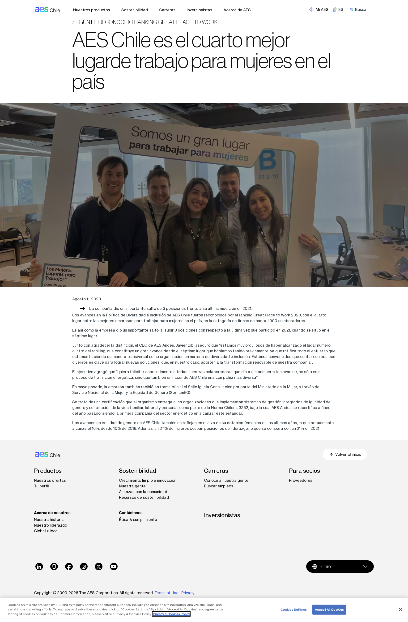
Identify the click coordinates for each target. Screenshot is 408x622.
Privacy (187, 592)
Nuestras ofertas (50, 480)
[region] (204, 610)
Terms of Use (166, 592)
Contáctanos (131, 512)
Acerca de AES (237, 10)
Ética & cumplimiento (138, 519)
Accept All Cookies (329, 609)
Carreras (167, 10)
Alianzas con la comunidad (143, 491)
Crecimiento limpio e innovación (147, 480)
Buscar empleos (218, 486)
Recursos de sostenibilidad (144, 497)
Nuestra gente (132, 486)
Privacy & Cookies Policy (171, 614)
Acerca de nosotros (52, 512)
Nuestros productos (91, 10)
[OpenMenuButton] (320, 9)
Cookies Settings (293, 609)
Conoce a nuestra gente (226, 480)
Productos (48, 470)
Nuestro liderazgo (50, 525)
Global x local (46, 530)
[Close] (400, 609)
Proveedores (300, 480)
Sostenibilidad (134, 10)
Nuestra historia (49, 519)
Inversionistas (199, 10)
